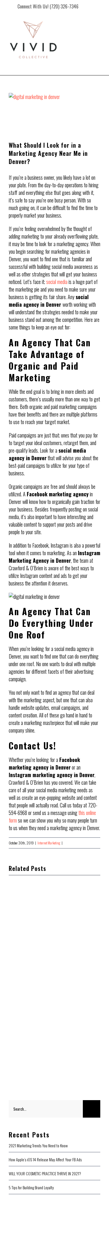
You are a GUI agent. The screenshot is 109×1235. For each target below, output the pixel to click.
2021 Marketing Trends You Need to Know (38, 1145)
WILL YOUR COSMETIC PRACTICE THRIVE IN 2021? (45, 1173)
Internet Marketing (48, 842)
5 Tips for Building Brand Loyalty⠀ (33, 1187)
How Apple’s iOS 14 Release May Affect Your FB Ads (45, 1159)
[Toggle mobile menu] (97, 53)
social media (56, 281)
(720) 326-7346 (64, 6)
